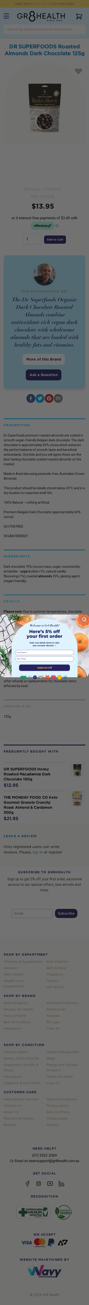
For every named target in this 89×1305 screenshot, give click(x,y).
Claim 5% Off (44, 667)
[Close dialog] (84, 619)
